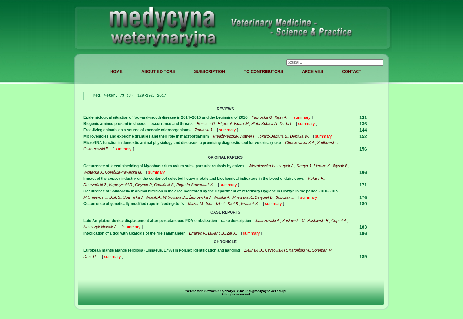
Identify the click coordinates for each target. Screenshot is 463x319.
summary (303, 117)
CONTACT (351, 71)
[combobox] (334, 62)
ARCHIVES (312, 71)
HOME (116, 71)
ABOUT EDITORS (158, 71)
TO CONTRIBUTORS (263, 71)
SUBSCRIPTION (209, 71)
